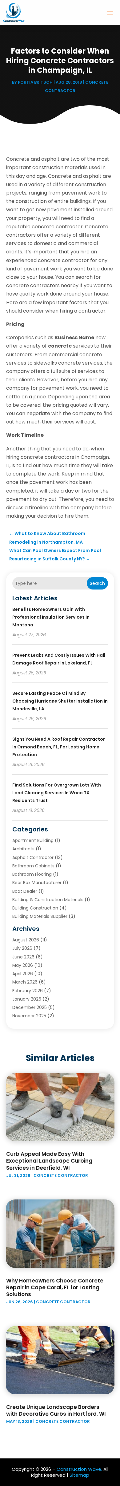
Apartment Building (33, 840)
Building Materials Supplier (39, 916)
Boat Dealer (24, 891)
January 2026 (26, 999)
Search (97, 583)
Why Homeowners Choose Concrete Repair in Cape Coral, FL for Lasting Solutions (54, 1287)
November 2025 (29, 1016)
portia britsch (35, 82)
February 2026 (27, 991)
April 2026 (22, 974)
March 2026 (25, 982)
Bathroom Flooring (32, 874)
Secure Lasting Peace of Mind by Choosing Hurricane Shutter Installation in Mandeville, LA (60, 701)
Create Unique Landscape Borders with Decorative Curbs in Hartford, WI (56, 1410)
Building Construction (35, 908)
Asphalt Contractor (33, 857)
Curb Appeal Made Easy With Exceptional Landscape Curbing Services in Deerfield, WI (49, 1160)
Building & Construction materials (47, 899)
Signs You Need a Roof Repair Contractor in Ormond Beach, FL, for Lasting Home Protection (58, 747)
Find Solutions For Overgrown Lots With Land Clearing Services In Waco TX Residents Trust (56, 793)
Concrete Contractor (61, 1175)
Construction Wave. (79, 1469)
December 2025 (29, 1007)
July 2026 (22, 948)
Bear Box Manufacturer (37, 882)
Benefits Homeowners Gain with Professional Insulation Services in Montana (51, 617)
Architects (23, 849)
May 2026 (22, 965)
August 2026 (25, 940)
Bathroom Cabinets (33, 866)
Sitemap (79, 1475)
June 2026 (23, 957)
